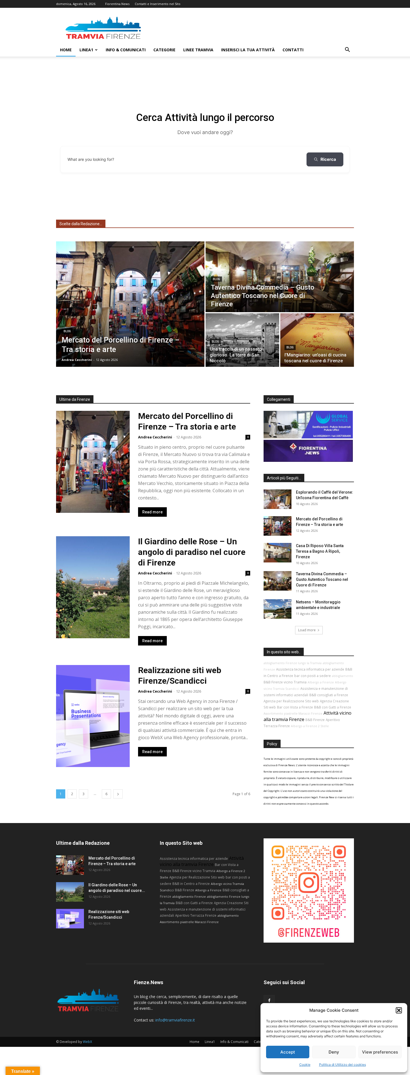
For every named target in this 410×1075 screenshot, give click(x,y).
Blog (67, 331)
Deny (334, 1052)
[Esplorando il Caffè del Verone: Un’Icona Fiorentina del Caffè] (277, 499)
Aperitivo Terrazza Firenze (195, 915)
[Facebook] (269, 1000)
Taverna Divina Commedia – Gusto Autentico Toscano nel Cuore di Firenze (322, 579)
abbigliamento (342, 676)
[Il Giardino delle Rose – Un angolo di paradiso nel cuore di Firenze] (70, 892)
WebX (87, 1041)
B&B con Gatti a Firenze (332, 707)
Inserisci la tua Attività (248, 49)
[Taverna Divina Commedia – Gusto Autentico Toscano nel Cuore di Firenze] (280, 276)
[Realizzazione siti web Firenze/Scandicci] (70, 918)
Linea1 (86, 49)
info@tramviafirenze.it (175, 1020)
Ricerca (328, 159)
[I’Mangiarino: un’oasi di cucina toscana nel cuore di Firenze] (317, 340)
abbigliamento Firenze (189, 897)
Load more (307, 630)
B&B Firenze (315, 719)
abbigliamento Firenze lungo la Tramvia (293, 663)
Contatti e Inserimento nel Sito (157, 4)
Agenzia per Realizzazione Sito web (291, 701)
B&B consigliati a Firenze (328, 695)
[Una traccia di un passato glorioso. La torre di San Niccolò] (242, 340)
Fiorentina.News (117, 4)
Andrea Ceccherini (155, 437)
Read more (152, 512)
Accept (287, 1052)
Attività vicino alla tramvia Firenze (202, 861)
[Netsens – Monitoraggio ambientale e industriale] (277, 609)
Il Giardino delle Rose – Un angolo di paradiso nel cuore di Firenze (191, 552)
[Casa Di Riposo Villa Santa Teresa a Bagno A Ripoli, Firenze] (277, 552)
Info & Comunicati (126, 49)
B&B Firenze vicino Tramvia (285, 682)
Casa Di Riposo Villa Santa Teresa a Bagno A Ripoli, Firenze (320, 551)
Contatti (293, 49)
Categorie (164, 49)
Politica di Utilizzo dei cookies (342, 1064)
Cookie (304, 1064)
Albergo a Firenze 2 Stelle (310, 726)
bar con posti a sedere (312, 675)
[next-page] (118, 794)
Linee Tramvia (198, 49)
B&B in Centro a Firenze (191, 883)
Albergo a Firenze (321, 682)
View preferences (380, 1052)
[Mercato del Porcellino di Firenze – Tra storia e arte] (130, 304)
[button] (399, 1010)
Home (66, 49)
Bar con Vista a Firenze (295, 707)
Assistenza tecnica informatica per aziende (310, 669)
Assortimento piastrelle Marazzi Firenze (293, 713)
